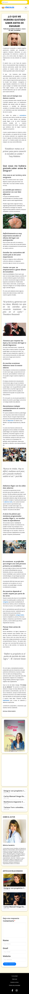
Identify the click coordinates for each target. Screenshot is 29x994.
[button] (26, 7)
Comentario (9, 921)
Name (6, 940)
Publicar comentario (9, 964)
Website (7, 956)
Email (5, 948)
